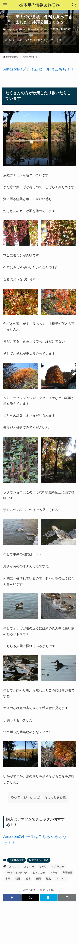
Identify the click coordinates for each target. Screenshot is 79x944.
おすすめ (29, 866)
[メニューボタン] (5, 5)
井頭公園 (67, 872)
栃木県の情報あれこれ (39, 5)
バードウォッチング (16, 872)
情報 (18, 878)
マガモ (53, 872)
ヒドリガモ (39, 872)
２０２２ (61, 878)
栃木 (28, 878)
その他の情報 (15, 29)
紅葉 (48, 878)
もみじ (42, 866)
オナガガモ (58, 866)
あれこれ (14, 866)
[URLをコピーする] (67, 897)
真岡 (38, 878)
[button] (12, 897)
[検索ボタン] (74, 5)
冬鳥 (7, 878)
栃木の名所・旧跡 (37, 29)
